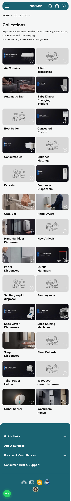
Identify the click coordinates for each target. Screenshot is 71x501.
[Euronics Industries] (36, 6)
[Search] (50, 6)
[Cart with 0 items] (57, 6)
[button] (57, 6)
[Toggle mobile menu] (16, 6)
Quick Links (12, 438)
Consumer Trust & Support (21, 466)
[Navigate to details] (32, 61)
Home (6, 16)
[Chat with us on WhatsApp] (7, 493)
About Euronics (14, 447)
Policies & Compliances (20, 457)
